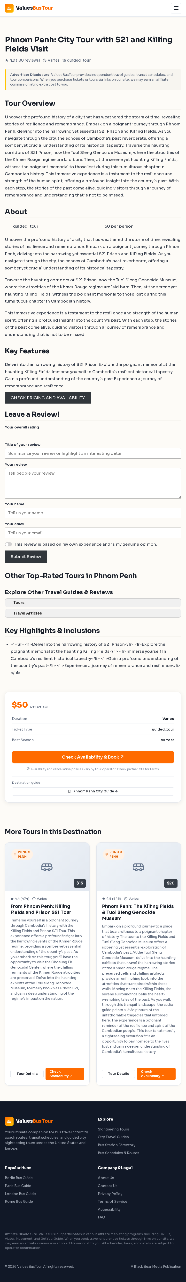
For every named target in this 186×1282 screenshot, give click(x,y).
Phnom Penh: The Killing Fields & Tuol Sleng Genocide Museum (138, 912)
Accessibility (109, 1209)
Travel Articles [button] (27, 613)
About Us (106, 1178)
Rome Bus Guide (19, 1201)
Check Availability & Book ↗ (93, 757)
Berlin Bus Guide (19, 1178)
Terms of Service (112, 1201)
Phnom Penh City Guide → (95, 791)
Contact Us (107, 1186)
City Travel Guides (113, 1137)
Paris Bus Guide (18, 1186)
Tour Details (27, 1074)
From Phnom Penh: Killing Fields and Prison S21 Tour (40, 909)
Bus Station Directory (116, 1145)
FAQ (101, 1217)
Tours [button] (18, 602)
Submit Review (26, 556)
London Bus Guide (20, 1194)
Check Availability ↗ (61, 1074)
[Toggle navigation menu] (176, 8)
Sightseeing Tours (113, 1129)
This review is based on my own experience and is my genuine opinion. (85, 544)
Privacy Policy (110, 1194)
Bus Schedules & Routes (118, 1153)
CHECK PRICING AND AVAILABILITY (48, 397)
